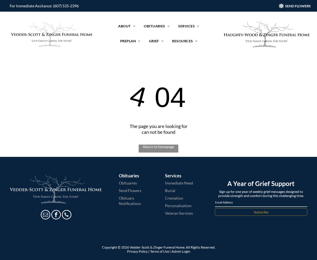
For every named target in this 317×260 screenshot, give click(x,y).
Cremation (174, 198)
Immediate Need (179, 183)
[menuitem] (127, 26)
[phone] (66, 215)
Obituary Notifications (130, 201)
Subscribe (261, 212)
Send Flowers (130, 190)
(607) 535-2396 (66, 5)
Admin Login (180, 251)
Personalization (178, 205)
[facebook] (56, 215)
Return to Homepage (158, 147)
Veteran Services (179, 213)
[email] (45, 215)
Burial (170, 190)
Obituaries (128, 183)
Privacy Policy (137, 251)
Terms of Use (159, 251)
